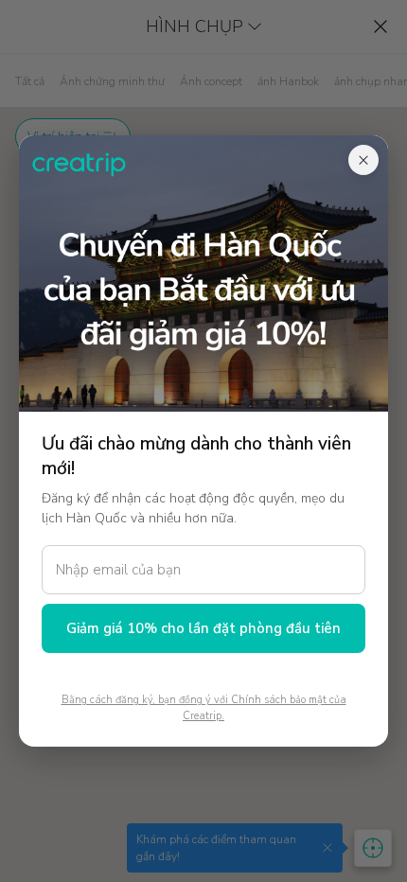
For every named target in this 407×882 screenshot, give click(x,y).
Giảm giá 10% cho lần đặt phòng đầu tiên (203, 628)
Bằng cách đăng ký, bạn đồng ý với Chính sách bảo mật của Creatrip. (204, 708)
